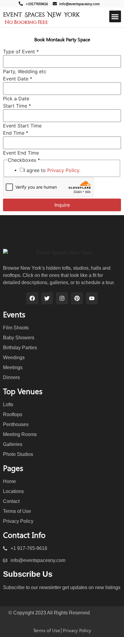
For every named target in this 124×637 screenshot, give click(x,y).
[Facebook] (32, 298)
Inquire (62, 205)
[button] (115, 16)
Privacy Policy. (63, 170)
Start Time (17, 105)
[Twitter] (47, 298)
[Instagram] (62, 298)
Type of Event (21, 51)
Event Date (17, 78)
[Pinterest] (77, 298)
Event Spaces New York (41, 15)
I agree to (52, 170)
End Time (15, 132)
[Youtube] (92, 298)
